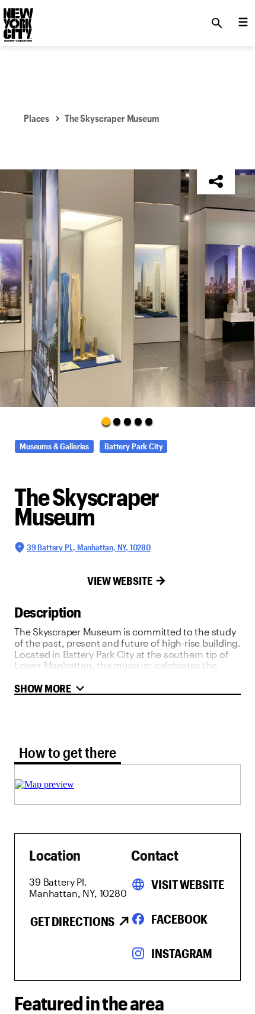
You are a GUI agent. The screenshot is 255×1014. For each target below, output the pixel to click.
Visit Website (187, 884)
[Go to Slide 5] (148, 421)
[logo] (17, 19)
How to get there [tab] (67, 752)
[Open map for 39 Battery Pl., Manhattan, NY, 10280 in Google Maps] (44, 784)
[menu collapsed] (243, 23)
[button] (127, 288)
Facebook (179, 919)
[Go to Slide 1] (106, 421)
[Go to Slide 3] (127, 421)
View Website (119, 580)
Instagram (181, 953)
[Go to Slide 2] (116, 421)
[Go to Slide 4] (138, 421)
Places (36, 118)
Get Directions (72, 921)
